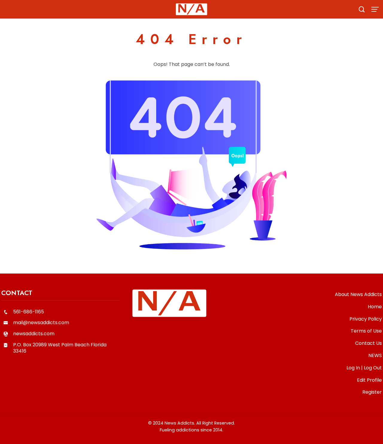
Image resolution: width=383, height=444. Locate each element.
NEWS (375, 355)
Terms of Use (366, 330)
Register (372, 392)
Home (375, 306)
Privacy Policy (365, 318)
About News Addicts (358, 294)
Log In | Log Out (364, 367)
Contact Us (368, 343)
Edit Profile (369, 380)
